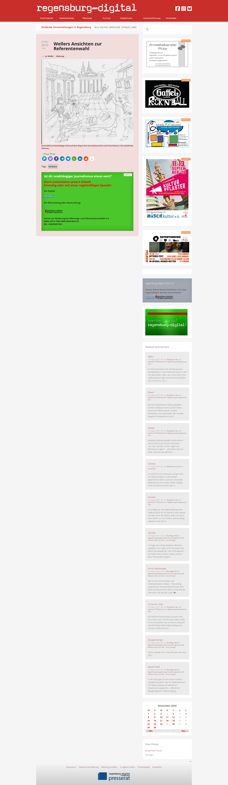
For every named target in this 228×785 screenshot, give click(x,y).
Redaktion (126, 18)
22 (148, 724)
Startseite (46, 18)
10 (161, 717)
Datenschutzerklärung (89, 767)
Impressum (71, 767)
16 (155, 720)
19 (173, 720)
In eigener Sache (127, 767)
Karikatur (53, 166)
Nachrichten (67, 18)
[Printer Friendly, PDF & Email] (48, 154)
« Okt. (150, 731)
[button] (44, 158)
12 (173, 717)
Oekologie (114, 27)
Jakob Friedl (154, 666)
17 (161, 720)
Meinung (87, 18)
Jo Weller (49, 56)
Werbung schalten (109, 767)
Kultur (107, 18)
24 (161, 724)
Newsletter (157, 767)
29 (148, 727)
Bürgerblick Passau (153, 750)
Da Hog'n (149, 755)
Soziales (126, 27)
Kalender (171, 18)
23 (155, 724)
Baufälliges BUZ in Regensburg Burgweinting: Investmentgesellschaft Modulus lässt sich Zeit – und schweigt (166, 538)
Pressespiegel (144, 767)
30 (155, 727)
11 (167, 717)
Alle (96, 27)
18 (167, 720)
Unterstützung (151, 18)
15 (148, 720)
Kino (134, 27)
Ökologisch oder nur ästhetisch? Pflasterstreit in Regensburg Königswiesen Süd (167, 361)
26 (173, 724)
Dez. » (184, 731)
